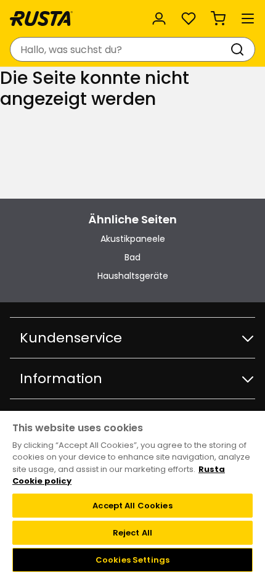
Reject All (132, 533)
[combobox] (120, 49)
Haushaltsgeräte (132, 276)
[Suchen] (240, 49)
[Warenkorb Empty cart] (218, 18)
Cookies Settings (132, 560)
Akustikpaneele (132, 239)
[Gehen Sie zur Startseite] (41, 18)
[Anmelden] (159, 18)
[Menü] (248, 18)
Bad (132, 257)
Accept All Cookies (132, 505)
